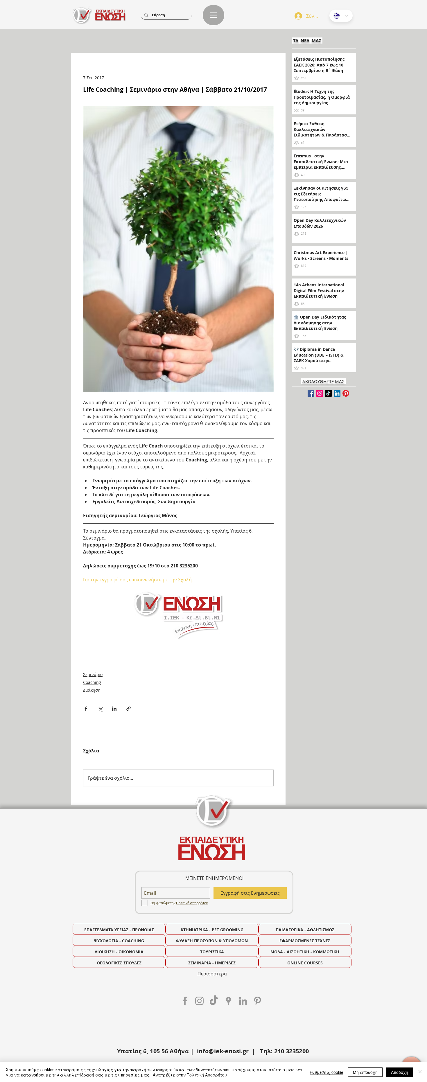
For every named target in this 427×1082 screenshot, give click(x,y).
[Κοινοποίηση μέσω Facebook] (86, 708)
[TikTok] (328, 393)
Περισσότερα (212, 973)
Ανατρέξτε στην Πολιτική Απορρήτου (190, 1075)
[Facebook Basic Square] (311, 393)
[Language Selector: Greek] (341, 16)
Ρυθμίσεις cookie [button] (326, 1072)
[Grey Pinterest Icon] (257, 1000)
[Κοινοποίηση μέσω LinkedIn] (114, 708)
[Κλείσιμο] (420, 1072)
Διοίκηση (92, 690)
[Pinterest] (345, 393)
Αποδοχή (399, 1072)
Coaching (92, 682)
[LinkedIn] (337, 393)
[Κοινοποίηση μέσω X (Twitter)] (100, 708)
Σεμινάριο (93, 674)
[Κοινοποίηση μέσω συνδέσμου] (128, 708)
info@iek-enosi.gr (223, 1051)
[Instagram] (319, 393)
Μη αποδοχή (365, 1072)
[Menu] (213, 15)
